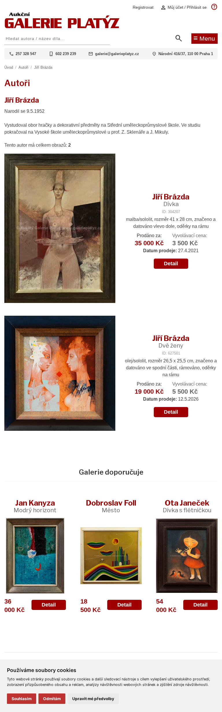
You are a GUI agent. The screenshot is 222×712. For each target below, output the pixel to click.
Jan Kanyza (35, 506)
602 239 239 (66, 54)
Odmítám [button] (52, 698)
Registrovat (143, 7)
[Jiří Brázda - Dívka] (59, 229)
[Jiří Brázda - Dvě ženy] (59, 374)
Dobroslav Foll (111, 506)
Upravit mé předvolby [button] (93, 698)
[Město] (111, 555)
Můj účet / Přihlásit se (183, 7)
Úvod (8, 67)
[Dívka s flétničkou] (187, 555)
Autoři (23, 67)
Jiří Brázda (43, 67)
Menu (204, 38)
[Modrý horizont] (35, 555)
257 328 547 (26, 54)
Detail (171, 263)
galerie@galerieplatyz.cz (117, 54)
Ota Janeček (187, 506)
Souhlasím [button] (22, 698)
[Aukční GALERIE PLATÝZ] (62, 26)
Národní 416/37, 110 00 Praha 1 (185, 54)
